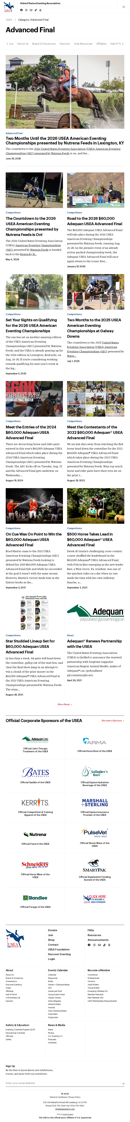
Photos (51, 1033)
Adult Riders (93, 985)
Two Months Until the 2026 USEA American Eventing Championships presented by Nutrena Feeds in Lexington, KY (65, 140)
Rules (50, 981)
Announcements (98, 940)
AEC (50, 988)
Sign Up (10, 1066)
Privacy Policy (74, 1097)
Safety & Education (17, 1025)
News (50, 1030)
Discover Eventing (59, 954)
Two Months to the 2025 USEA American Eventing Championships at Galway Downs (94, 328)
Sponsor (9, 1001)
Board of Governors (44, 44)
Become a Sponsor (112, 721)
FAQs (91, 930)
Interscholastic (54, 1004)
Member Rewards (95, 995)
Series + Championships (58, 985)
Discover (65, 44)
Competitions (13, 213)
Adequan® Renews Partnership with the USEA (94, 643)
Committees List (13, 998)
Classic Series (54, 998)
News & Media (56, 1025)
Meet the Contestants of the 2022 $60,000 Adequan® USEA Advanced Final (95, 432)
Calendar (52, 975)
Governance (11, 981)
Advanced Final (14, 133)
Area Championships (57, 1011)
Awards (51, 1008)
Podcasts (52, 1039)
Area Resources (83, 44)
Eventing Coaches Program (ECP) (20, 1030)
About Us (22, 44)
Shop (51, 940)
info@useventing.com (65, 1109)
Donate (52, 930)
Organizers (53, 1017)
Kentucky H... (28, 254)
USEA (9, 20)
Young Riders (93, 988)
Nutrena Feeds (60, 153)
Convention (93, 975)
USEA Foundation (59, 949)
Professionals (93, 978)
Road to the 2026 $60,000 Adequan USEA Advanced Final (94, 221)
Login (51, 959)
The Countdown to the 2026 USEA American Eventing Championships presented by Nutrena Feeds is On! (32, 227)
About (9, 44)
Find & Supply (67, 1114)
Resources (94, 935)
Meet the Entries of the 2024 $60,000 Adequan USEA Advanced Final (31, 432)
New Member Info (95, 998)
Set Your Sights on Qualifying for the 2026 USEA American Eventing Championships (31, 325)
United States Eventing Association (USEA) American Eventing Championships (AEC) (93, 347)
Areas (8, 988)
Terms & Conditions (58, 1097)
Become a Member (99, 970)
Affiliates (101, 44)
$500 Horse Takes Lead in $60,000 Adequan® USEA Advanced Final (90, 539)
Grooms (91, 981)
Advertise (52, 1043)
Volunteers (52, 1014)
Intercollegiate (54, 1001)
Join (50, 935)
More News (64, 704)
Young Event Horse (56, 995)
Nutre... (71, 356)
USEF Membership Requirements (102, 1001)
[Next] (122, 43)
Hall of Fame (117, 44)
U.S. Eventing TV (55, 1036)
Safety (8, 1039)
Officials (9, 1036)
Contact (53, 945)
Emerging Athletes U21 (98, 991)
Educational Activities (15, 1033)
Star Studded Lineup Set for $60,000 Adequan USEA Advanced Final (30, 646)
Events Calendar (58, 970)
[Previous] (7, 43)
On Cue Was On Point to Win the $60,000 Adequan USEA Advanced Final (34, 539)
